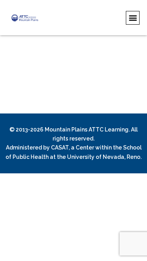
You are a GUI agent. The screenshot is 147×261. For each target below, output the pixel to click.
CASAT (60, 147)
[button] (133, 18)
